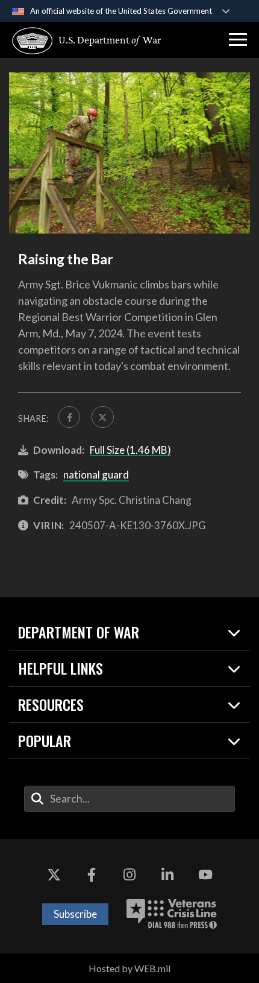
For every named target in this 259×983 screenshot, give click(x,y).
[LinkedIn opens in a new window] (167, 875)
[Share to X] (102, 417)
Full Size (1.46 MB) (130, 450)
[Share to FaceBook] (69, 417)
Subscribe (75, 914)
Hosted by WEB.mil (129, 968)
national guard (96, 474)
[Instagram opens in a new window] (129, 875)
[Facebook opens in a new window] (91, 875)
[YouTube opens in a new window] (205, 875)
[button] (238, 39)
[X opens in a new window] (54, 875)
